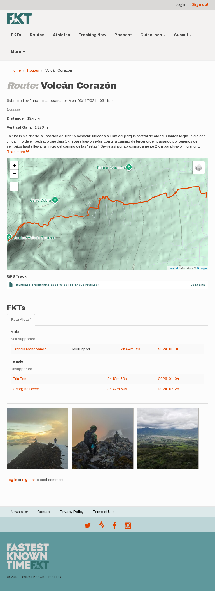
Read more (16, 152)
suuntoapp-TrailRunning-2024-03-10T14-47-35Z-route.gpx (57, 284)
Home (16, 70)
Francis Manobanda (29, 349)
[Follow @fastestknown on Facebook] (115, 527)
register (28, 480)
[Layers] (199, 167)
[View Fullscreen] (14, 186)
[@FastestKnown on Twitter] (87, 527)
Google (202, 268)
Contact (44, 512)
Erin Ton (19, 379)
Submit (181, 35)
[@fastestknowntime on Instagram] (128, 527)
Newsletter (19, 512)
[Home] (21, 18)
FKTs (16, 35)
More (16, 52)
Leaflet (173, 268)
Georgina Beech (26, 389)
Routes (37, 35)
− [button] (14, 173)
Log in (181, 5)
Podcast (123, 35)
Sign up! (200, 5)
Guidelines (151, 35)
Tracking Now (92, 35)
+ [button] (14, 165)
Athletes (61, 35)
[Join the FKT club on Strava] (101, 527)
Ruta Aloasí (21, 320)
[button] (37, 438)
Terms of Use (103, 512)
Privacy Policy (72, 512)
